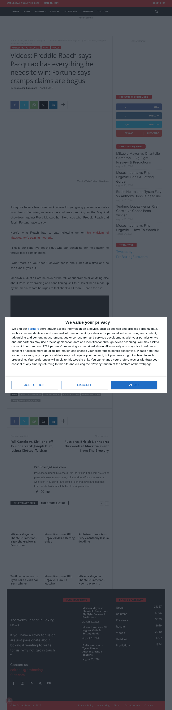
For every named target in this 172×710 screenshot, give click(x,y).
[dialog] (86, 355)
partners (33, 328)
